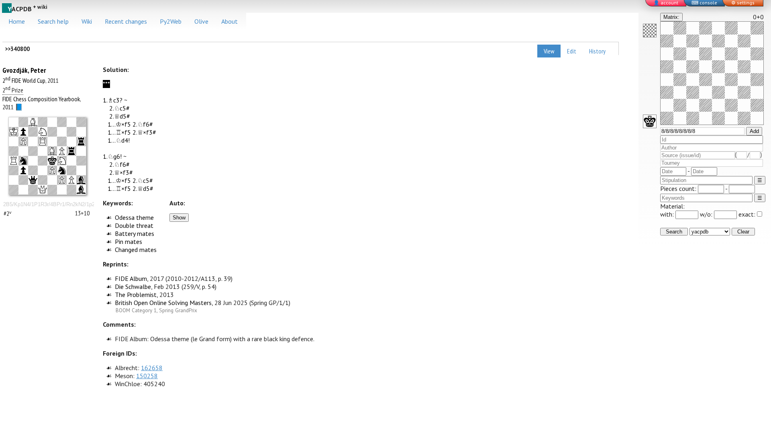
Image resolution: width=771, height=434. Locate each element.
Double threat (134, 225)
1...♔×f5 (119, 124)
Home (16, 21)
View (549, 51)
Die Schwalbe (133, 287)
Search (674, 232)
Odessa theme (134, 217)
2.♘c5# (119, 108)
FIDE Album (131, 278)
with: (667, 214)
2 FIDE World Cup (23, 80)
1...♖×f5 (119, 132)
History (597, 51)
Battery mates (134, 233)
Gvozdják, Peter (24, 70)
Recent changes (126, 21)
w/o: (707, 214)
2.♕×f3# (144, 132)
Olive (201, 21)
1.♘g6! (112, 156)
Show (179, 218)
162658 (152, 368)
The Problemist (136, 295)
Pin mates (128, 241)
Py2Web (171, 21)
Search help (53, 21)
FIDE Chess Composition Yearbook (41, 99)
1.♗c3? (112, 100)
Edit (571, 51)
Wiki (87, 21)
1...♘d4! (119, 140)
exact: (746, 214)
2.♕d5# (119, 116)
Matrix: (671, 17)
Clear (743, 232)
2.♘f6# (143, 124)
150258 (147, 376)
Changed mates (136, 250)
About (229, 21)
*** (106, 84)
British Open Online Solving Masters (163, 303)
